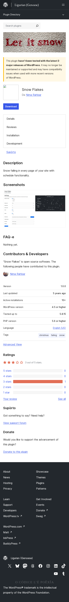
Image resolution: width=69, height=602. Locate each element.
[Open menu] (64, 5)
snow (62, 335)
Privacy (7, 488)
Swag (41, 516)
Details (11, 118)
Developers (10, 510)
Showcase (42, 471)
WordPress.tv (12, 516)
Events (40, 504)
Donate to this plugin (15, 451)
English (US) (59, 327)
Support (8, 504)
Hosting (7, 483)
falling (54, 335)
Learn (6, 499)
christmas (44, 335)
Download (11, 106)
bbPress (9, 538)
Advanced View (12, 344)
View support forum (14, 423)
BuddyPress (12, 543)
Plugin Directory (11, 14)
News (6, 477)
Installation (13, 135)
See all (62, 398)
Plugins (40, 483)
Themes (41, 477)
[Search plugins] (37, 26)
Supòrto (11, 152)
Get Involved (44, 499)
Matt (7, 532)
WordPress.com (14, 526)
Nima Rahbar (33, 94)
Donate (42, 510)
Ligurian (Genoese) (22, 558)
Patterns (41, 488)
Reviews (12, 127)
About (6, 471)
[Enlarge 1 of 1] (61, 194)
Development (14, 143)
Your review (10, 398)
